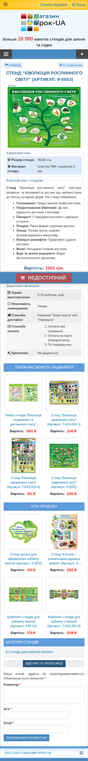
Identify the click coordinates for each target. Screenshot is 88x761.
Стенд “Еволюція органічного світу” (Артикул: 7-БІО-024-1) (64, 419)
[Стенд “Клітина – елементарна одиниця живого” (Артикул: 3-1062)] (64, 531)
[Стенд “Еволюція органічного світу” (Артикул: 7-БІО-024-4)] (23, 455)
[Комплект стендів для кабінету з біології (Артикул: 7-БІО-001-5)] (64, 594)
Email (9, 723)
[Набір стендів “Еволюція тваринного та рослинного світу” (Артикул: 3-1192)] (23, 393)
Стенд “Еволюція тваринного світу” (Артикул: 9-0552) (64, 482)
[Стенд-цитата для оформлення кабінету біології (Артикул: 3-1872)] (23, 531)
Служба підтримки (53, 4)
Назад (15, 65)
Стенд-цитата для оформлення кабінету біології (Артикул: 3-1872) (23, 558)
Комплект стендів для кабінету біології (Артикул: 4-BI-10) (23, 621)
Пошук (80, 4)
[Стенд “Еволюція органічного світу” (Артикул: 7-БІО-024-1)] (64, 393)
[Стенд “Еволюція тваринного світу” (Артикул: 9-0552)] (64, 455)
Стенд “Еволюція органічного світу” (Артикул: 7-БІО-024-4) (23, 482)
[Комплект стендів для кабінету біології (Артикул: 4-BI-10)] (23, 594)
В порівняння (72, 65)
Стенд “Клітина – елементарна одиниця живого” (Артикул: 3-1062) (64, 559)
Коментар (12, 684)
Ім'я (8, 709)
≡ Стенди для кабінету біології (29, 652)
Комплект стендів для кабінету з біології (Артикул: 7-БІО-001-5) (64, 621)
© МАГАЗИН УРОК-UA (28, 753)
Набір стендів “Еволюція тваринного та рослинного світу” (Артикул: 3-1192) (23, 420)
